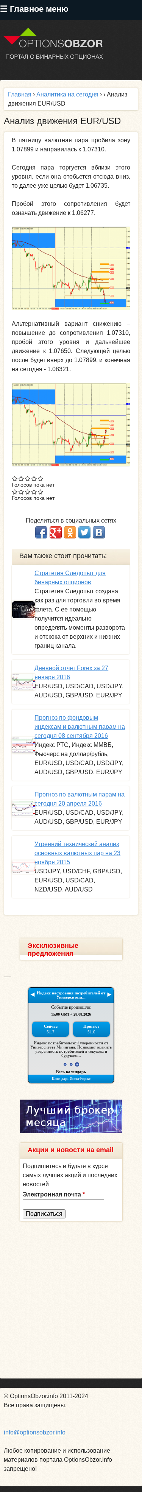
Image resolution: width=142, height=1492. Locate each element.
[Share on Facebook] (41, 532)
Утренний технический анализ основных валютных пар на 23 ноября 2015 (77, 853)
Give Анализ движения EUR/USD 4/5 (34, 478)
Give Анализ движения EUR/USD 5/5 (40, 478)
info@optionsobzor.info (35, 1432)
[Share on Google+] (56, 532)
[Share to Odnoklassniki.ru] (70, 532)
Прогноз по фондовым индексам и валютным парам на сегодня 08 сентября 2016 (79, 726)
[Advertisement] (71, 1300)
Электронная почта (54, 1194)
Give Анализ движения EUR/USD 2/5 (21, 478)
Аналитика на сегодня (67, 94)
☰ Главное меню (34, 9)
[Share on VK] (99, 532)
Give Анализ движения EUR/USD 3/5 (28, 478)
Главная (19, 94)
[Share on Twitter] (84, 532)
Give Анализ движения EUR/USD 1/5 (15, 478)
